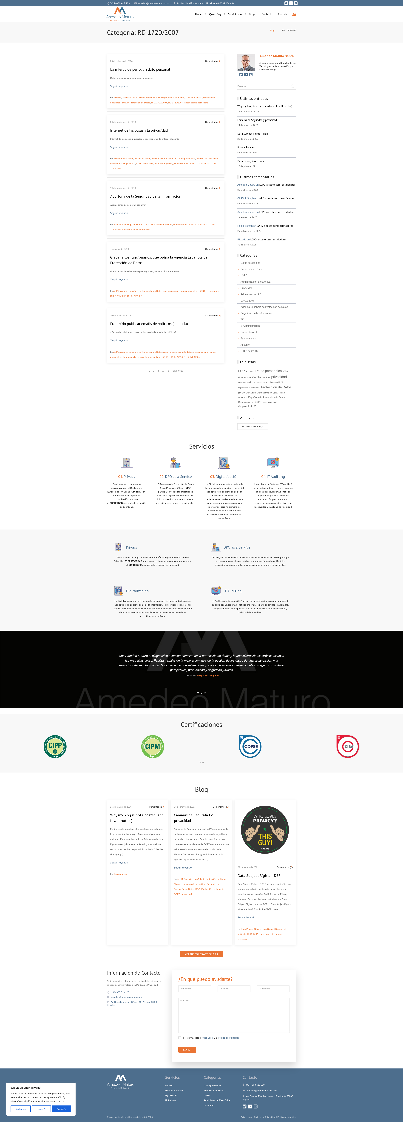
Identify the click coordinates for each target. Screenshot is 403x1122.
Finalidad (190, 97)
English (282, 14)
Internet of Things (119, 163)
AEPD (116, 291)
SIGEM (282, 393)
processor (243, 939)
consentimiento (159, 158)
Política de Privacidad (228, 1038)
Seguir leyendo (119, 86)
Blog (252, 14)
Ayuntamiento (248, 338)
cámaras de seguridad (194, 884)
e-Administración (270, 402)
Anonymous (169, 352)
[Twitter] (286, 3)
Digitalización (171, 1095)
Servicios (233, 14)
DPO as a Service (174, 1090)
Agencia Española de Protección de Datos (141, 291)
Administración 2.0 (251, 294)
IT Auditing (170, 1100)
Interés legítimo (152, 357)
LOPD (199, 97)
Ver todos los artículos (201, 954)
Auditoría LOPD (130, 97)
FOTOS (202, 291)
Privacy (168, 1085)
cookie (251, 371)
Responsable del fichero (196, 102)
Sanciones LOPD (276, 382)
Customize (20, 1109)
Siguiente (177, 370)
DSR (249, 934)
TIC (243, 319)
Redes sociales (245, 402)
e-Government (261, 382)
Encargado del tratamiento (171, 97)
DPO (197, 889)
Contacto (267, 14)
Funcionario (213, 291)
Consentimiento (249, 332)
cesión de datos (142, 158)
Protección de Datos (140, 102)
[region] (41, 1099)
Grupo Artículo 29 (247, 406)
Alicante (117, 97)
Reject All (41, 1109)
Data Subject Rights (272, 929)
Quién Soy (215, 14)
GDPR (258, 402)
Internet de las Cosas (207, 158)
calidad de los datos (123, 158)
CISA (152, 224)
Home (198, 14)
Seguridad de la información (136, 229)
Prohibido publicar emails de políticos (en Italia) (149, 323)
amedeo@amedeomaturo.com (126, 997)
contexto (172, 158)
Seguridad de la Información (248, 388)
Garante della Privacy (133, 357)
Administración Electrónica (255, 281)
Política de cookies (286, 1117)
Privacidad (247, 288)
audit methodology (123, 224)
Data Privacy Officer (251, 929)
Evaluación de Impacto (212, 889)
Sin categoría (120, 874)
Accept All (61, 1109)
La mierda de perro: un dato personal (140, 69)
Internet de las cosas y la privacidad (139, 130)
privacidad (160, 163)
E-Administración (250, 326)
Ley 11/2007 (247, 300)
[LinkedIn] (291, 3)
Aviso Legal (207, 1038)
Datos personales (148, 97)
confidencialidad (164, 224)
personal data (267, 934)
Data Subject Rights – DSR (259, 875)
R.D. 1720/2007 (159, 102)
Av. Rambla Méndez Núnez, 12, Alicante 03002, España (132, 1004)
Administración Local (267, 392)
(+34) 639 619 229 (119, 992)
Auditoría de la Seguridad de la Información (145, 196)
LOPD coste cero (144, 163)
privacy (125, 102)
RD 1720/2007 (175, 102)
